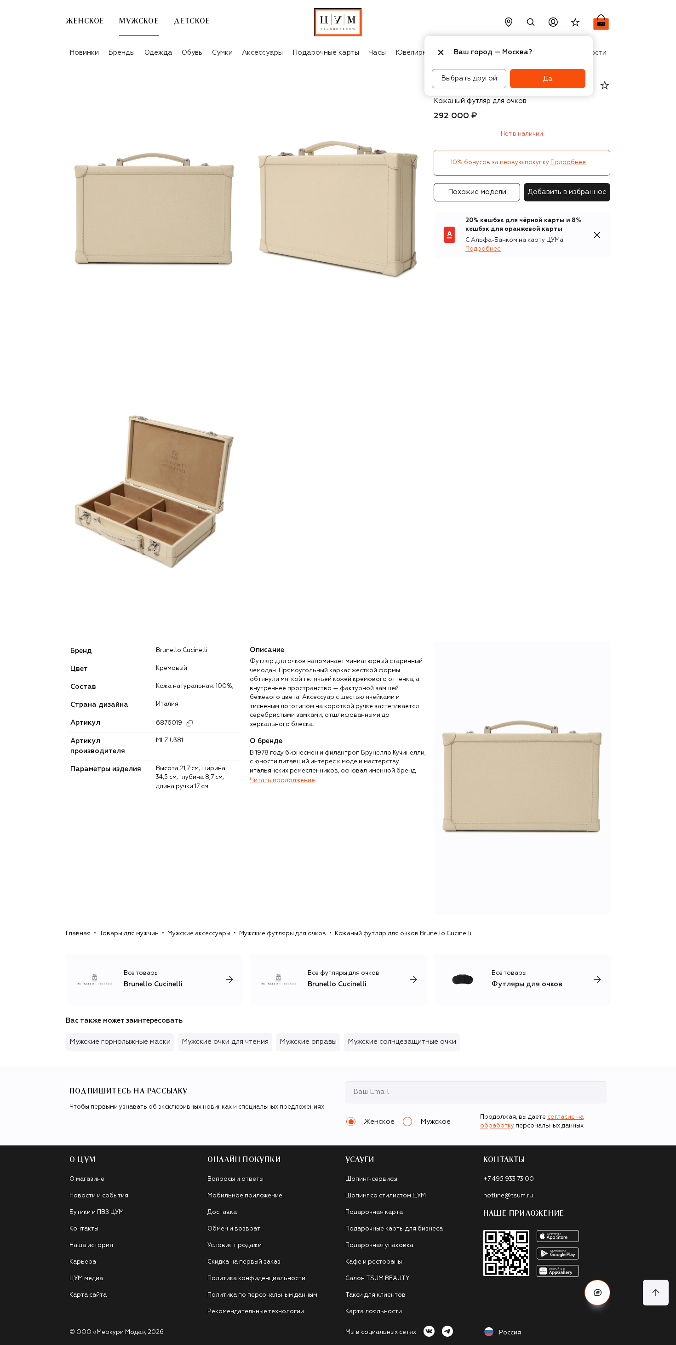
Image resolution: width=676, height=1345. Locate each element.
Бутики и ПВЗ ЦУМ (96, 1212)
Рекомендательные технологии (255, 1312)
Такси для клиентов (375, 1295)
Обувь (192, 52)
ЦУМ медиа (86, 1279)
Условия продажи (234, 1245)
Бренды (121, 52)
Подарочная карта (374, 1212)
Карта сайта (88, 1295)
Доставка (222, 1212)
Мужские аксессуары (198, 934)
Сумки (222, 52)
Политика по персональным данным (262, 1295)
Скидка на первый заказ (244, 1262)
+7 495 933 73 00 (508, 1179)
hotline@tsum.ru (508, 1196)
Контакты (83, 1229)
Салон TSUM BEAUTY (377, 1279)
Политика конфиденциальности (256, 1279)
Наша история (91, 1245)
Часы (377, 52)
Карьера (82, 1262)
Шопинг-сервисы (371, 1179)
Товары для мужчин (129, 934)
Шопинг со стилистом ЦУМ (385, 1196)
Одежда (158, 52)
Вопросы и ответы (235, 1179)
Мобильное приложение (244, 1196)
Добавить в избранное (567, 192)
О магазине (86, 1179)
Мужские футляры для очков (282, 934)
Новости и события (98, 1196)
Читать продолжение (282, 781)
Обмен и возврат (233, 1229)
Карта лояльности (373, 1312)
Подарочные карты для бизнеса (394, 1229)
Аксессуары (262, 52)
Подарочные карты (325, 52)
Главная (78, 934)
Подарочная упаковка (379, 1245)
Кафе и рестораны (373, 1262)
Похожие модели (477, 192)
